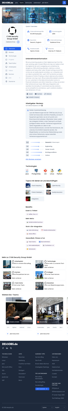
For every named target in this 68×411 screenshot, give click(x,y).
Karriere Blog (39, 357)
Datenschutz (56, 367)
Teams (22, 3)
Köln (20, 367)
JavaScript (5, 377)
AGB (53, 364)
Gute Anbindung (32, 230)
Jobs (16, 3)
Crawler (54, 374)
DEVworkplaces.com (58, 391)
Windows (5, 357)
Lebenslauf (37, 3)
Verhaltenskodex (57, 370)
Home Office (31, 234)
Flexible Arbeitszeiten (48, 230)
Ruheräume (31, 249)
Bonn (20, 380)
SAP (3, 380)
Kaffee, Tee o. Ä (32, 214)
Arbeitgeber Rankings (42, 367)
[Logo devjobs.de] (7, 2)
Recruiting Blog (40, 382)
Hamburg (22, 360)
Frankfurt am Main (24, 364)
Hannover (22, 377)
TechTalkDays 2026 (58, 398)
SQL (3, 370)
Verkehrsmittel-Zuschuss (35, 222)
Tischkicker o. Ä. (48, 245)
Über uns (55, 357)
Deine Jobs (28, 3)
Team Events (31, 241)
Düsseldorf (22, 374)
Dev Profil (38, 360)
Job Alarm (45, 3)
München (22, 357)
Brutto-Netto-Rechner (42, 364)
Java (3, 364)
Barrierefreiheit (44, 241)
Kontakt (54, 377)
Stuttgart (21, 370)
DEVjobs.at (55, 388)
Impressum (55, 360)
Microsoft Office (7, 367)
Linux (3, 360)
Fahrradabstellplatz (33, 245)
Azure (4, 374)
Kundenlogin (39, 385)
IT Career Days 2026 (58, 395)
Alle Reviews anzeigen (33, 159)
